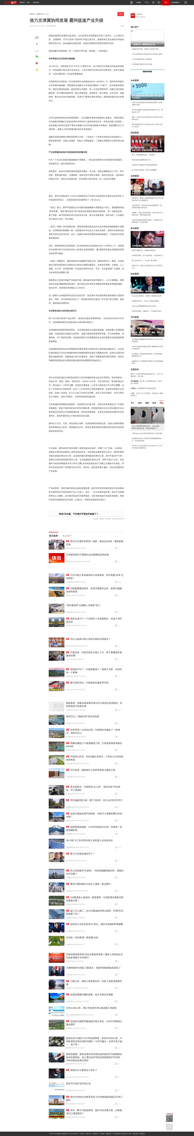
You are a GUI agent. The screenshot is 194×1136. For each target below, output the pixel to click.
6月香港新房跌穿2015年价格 (142, 64)
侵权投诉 (142, 1134)
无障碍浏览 (36, 2)
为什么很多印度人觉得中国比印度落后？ (90, 639)
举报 (122, 26)
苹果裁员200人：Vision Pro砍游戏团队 (145, 301)
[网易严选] (147, 2)
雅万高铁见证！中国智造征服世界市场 (89, 682)
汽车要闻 (135, 317)
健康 (147, 403)
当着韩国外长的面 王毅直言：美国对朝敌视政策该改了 (93, 968)
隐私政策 (108, 1134)
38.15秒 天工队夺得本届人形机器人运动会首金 (89, 840)
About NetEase (73, 1134)
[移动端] (132, 2)
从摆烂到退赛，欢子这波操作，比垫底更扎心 (147, 255)
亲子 (132, 403)
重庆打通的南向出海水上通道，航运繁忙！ (91, 884)
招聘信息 (95, 1134)
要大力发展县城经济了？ (82, 853)
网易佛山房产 (40, 14)
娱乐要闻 (135, 228)
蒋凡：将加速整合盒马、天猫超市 (143, 155)
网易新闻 (139, 14)
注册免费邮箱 (175, 2)
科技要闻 (135, 274)
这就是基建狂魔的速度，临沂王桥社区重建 (91, 994)
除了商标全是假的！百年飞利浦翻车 (144, 170)
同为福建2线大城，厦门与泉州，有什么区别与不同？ (96, 800)
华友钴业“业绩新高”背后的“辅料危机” (145, 165)
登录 (166, 2)
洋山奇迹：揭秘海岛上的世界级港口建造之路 (92, 770)
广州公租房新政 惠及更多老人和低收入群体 (147, 54)
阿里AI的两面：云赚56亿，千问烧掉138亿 (146, 311)
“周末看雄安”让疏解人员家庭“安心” (83, 605)
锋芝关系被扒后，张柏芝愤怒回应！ (144, 250)
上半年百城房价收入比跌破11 (142, 59)
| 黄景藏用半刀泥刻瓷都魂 (143, 388)
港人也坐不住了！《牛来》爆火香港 (144, 260)
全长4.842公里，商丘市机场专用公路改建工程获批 (91, 1008)
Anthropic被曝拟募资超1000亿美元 (144, 306)
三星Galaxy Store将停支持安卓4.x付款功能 (147, 433)
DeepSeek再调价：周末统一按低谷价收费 (146, 296)
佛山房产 (135, 27)
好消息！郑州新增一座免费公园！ (83, 937)
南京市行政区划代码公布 (78, 1083)
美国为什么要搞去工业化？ (83, 1070)
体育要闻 (135, 176)
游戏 (140, 403)
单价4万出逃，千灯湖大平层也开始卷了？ (78, 514)
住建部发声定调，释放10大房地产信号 (145, 49)
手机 (161, 403)
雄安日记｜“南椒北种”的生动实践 (82, 716)
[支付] (154, 2)
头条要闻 (135, 80)
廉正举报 (135, 1134)
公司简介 (82, 1134)
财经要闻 (135, 133)
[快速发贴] (37, 37)
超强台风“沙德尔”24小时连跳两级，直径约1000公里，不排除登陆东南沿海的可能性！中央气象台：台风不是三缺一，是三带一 (94, 1041)
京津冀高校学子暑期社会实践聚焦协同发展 (87, 554)
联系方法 (88, 1134)
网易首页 (22, 2)
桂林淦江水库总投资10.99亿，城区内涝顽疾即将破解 (96, 924)
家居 (154, 403)
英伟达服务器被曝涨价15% (141, 160)
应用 (28, 2)
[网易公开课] (139, 2)
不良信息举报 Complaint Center (122, 1134)
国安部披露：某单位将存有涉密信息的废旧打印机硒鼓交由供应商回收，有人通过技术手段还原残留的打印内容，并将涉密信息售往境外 (94, 1057)
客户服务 (102, 1134)
